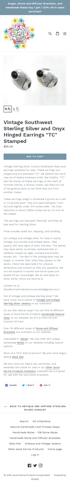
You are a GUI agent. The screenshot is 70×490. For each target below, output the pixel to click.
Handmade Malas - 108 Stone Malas (35, 432)
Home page (55, 449)
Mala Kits (17, 356)
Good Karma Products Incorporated (31, 475)
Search (24, 421)
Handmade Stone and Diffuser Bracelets (35, 438)
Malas (24, 338)
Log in (35, 454)
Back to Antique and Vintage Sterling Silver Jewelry (37, 408)
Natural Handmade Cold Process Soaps (35, 426)
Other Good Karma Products (26, 449)
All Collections (41, 421)
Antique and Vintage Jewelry (43, 443)
